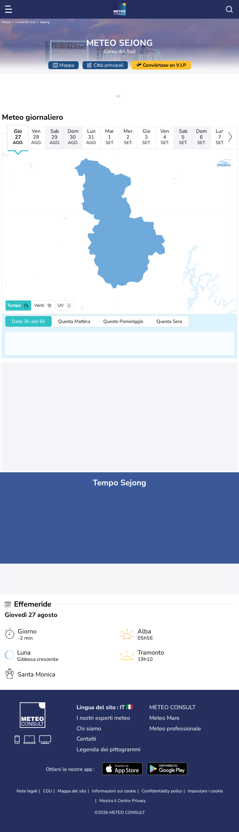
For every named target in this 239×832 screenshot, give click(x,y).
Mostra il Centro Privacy (122, 800)
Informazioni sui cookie (114, 791)
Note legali (26, 791)
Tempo (14, 305)
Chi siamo (89, 728)
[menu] (10, 9)
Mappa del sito (72, 791)
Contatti (86, 739)
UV (61, 305)
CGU (47, 791)
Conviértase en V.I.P (164, 65)
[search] (229, 9)
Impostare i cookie (205, 791)
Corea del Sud (25, 22)
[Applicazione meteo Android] (167, 769)
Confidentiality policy (162, 791)
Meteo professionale (175, 728)
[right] (230, 138)
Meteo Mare (164, 718)
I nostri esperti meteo (103, 718)
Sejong (44, 22)
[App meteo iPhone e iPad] (122, 769)
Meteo (6, 22)
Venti (39, 305)
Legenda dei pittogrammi (108, 749)
